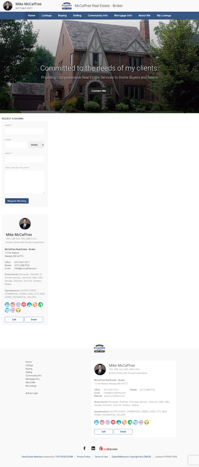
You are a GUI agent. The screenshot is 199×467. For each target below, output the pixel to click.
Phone (8, 140)
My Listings (164, 15)
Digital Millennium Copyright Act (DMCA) (131, 456)
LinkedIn (93, 448)
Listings (47, 15)
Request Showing (16, 201)
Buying (62, 15)
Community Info (98, 15)
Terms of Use (101, 456)
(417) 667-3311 (22, 262)
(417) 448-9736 (22, 265)
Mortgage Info (123, 15)
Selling (77, 15)
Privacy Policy (83, 456)
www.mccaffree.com (114, 396)
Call (14, 319)
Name (7, 125)
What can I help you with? (17, 168)
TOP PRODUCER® (64, 456)
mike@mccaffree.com (25, 268)
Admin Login (32, 393)
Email (7, 153)
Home (31, 15)
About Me (144, 15)
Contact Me (98, 90)
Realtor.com (108, 448)
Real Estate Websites (32, 456)
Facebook (84, 448)
